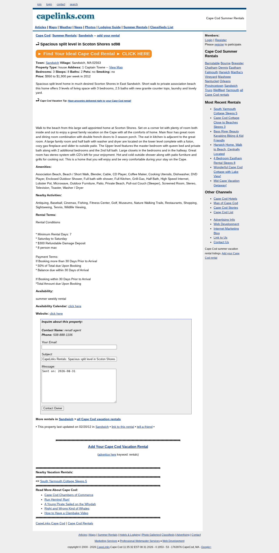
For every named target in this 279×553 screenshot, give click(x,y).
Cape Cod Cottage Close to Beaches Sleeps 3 (226, 122)
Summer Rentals (135, 27)
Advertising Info (224, 219)
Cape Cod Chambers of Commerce (68, 495)
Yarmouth (232, 90)
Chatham (211, 67)
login (49, 4)
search (74, 4)
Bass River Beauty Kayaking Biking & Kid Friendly (228, 136)
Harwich (224, 72)
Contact (196, 534)
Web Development (226, 224)
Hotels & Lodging (129, 534)
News (78, 27)
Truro (208, 90)
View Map (116, 67)
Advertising (183, 534)
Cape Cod (43, 35)
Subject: (47, 354)
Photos (90, 27)
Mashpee (224, 76)
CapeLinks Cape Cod (50, 523)
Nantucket (212, 81)
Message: (48, 366)
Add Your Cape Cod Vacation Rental (118, 447)
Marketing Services (106, 541)
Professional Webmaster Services (140, 541)
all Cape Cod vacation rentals (99, 419)
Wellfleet (219, 90)
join (39, 4)
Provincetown (214, 85)
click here (74, 306)
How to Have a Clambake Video (66, 513)
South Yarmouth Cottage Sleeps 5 (63, 481)
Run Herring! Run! (57, 499)
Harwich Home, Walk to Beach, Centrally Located (228, 149)
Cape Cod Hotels (225, 198)
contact (61, 4)
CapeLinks (103, 547)
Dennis (223, 67)
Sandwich (85, 35)
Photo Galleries (151, 534)
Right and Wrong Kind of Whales (66, 508)
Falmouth (211, 72)
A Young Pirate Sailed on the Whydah (70, 504)
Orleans (225, 81)
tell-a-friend (145, 426)
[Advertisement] (115, 113)
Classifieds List (161, 27)
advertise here (107, 454)
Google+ (206, 547)
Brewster (237, 63)
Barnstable (212, 63)
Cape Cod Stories (226, 207)
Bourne (226, 63)
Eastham (235, 67)
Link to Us (220, 237)
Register (221, 40)
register (219, 44)
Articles (40, 27)
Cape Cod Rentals (80, 523)
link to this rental (123, 426)
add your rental (108, 35)
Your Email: (49, 342)
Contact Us (221, 242)
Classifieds (168, 534)
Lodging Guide (109, 27)
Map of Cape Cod (226, 203)
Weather (66, 27)
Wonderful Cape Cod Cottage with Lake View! (228, 172)
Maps (53, 27)
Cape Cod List (223, 212)
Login (209, 40)
